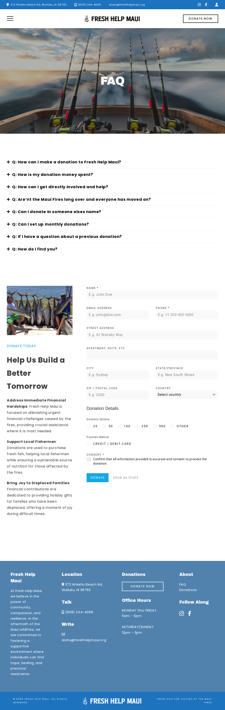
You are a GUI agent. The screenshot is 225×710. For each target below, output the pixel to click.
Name (92, 288)
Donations (188, 590)
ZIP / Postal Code (102, 388)
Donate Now (143, 586)
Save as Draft (125, 477)
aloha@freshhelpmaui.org (127, 4)
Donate (98, 477)
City (90, 368)
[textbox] (183, 395)
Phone (163, 308)
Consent (95, 454)
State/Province (169, 368)
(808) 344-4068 (89, 4)
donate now (200, 18)
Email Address (99, 308)
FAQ (182, 584)
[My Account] (216, 5)
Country (163, 388)
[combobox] (187, 395)
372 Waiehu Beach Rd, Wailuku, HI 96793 (39, 4)
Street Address (100, 328)
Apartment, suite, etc (106, 348)
